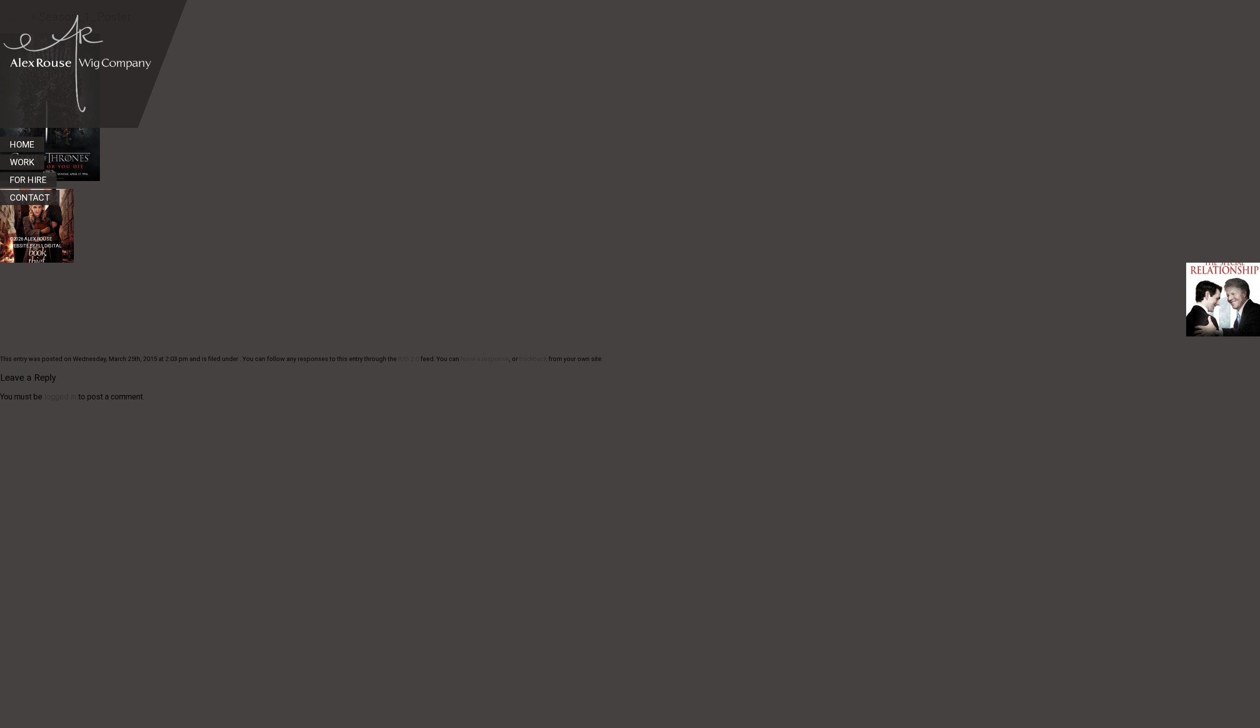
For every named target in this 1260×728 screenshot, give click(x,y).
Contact (30, 197)
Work (22, 162)
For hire (28, 180)
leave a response (485, 359)
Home (22, 144)
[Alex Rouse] (75, 56)
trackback (533, 359)
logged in (60, 396)
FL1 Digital (49, 245)
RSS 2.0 (408, 359)
